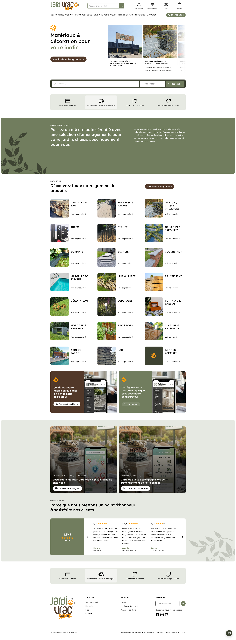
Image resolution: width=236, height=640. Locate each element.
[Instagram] (162, 632)
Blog (87, 627)
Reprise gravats (125, 15)
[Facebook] (157, 632)
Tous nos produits (64, 15)
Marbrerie (140, 15)
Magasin (89, 623)
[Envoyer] (183, 620)
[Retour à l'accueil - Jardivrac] (64, 5)
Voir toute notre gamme (66, 59)
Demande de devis (83, 15)
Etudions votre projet (105, 15)
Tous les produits (92, 619)
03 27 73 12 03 (177, 15)
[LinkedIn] (167, 632)
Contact (88, 631)
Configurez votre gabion (66, 421)
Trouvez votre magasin (69, 505)
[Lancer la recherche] (121, 5)
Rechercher (176, 84)
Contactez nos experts (137, 505)
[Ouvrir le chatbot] (229, 633)
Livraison (151, 15)
